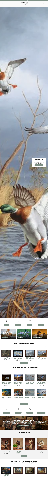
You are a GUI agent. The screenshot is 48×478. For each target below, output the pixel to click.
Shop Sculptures (29, 412)
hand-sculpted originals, (6, 434)
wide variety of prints (9, 346)
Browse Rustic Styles (41, 412)
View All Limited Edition (24, 363)
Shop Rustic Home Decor (24, 425)
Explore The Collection (39, 165)
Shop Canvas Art (6, 412)
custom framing (16, 346)
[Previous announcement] (2, 0)
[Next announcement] (46, 0)
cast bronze (42, 433)
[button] (2, 3)
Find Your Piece (24, 456)
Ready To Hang (18, 412)
